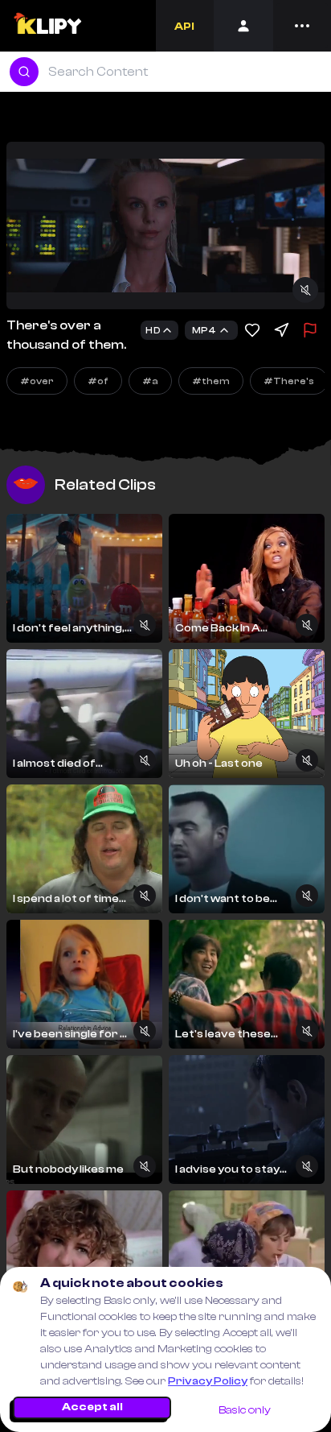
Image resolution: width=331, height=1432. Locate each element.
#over (37, 381)
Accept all (92, 1407)
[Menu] (302, 26)
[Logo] (47, 26)
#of (98, 381)
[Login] (243, 26)
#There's (289, 381)
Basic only (245, 1410)
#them (211, 381)
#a (150, 381)
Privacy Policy (207, 1381)
